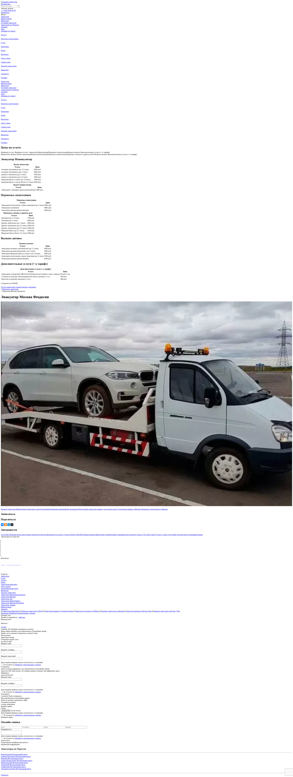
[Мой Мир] (8, 524)
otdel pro (22, 617)
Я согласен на (22, 665)
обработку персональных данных (28, 665)
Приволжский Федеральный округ (15, 549)
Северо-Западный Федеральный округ (17, 543)
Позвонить (5, 12)
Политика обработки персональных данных (18, 613)
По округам (5, 4)
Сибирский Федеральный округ (14, 553)
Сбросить (4, 775)
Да (2, 627)
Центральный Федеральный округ (15, 541)
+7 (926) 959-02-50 (8, 10)
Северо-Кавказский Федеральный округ (18, 547)
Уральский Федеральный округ (14, 551)
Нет (4, 627)
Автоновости (6, 570)
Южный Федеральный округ (13, 545)
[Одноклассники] (5, 524)
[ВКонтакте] (2, 524)
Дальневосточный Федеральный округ (17, 555)
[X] (12, 524)
